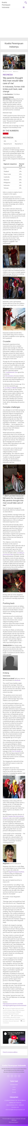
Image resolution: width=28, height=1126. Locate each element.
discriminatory (9, 376)
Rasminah (16, 1021)
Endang (8, 1017)
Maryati (11, 1021)
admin (16, 71)
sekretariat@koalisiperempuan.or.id (15, 1109)
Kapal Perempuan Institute (16, 872)
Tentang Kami (14, 1084)
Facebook (17, 680)
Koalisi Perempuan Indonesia (6, 4)
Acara (14, 1087)
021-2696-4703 (15, 1107)
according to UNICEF (11, 387)
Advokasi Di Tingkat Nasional (12, 1008)
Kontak (14, 1092)
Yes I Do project (16, 751)
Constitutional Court (11, 372)
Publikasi (18, 1012)
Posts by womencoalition (10, 1052)
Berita (14, 1089)
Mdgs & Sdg (15, 1010)
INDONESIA (8, 75)
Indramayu (13, 1017)
